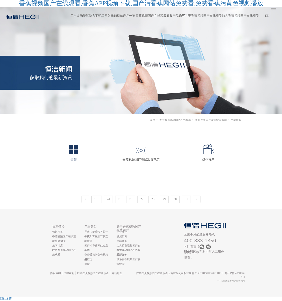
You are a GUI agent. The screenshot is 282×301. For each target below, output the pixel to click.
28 (152, 199)
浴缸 (87, 259)
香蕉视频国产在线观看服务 (154, 15)
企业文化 (122, 231)
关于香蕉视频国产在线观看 (203, 15)
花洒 (87, 250)
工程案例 (122, 254)
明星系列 (104, 15)
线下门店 (57, 245)
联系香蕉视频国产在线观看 (93, 273)
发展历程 (122, 236)
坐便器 (88, 241)
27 (141, 199)
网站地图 (117, 273)
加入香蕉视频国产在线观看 (240, 15)
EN (267, 15)
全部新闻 (122, 241)
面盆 (87, 263)
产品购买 (179, 15)
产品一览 (129, 15)
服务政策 (57, 241)
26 (130, 199)
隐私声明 (55, 273)
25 (119, 199)
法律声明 (69, 273)
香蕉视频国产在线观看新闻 (211, 120)
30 (175, 199)
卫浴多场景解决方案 (84, 15)
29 (164, 199)
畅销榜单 (117, 15)
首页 (152, 120)
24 (108, 199)
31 (186, 199)
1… (96, 199)
